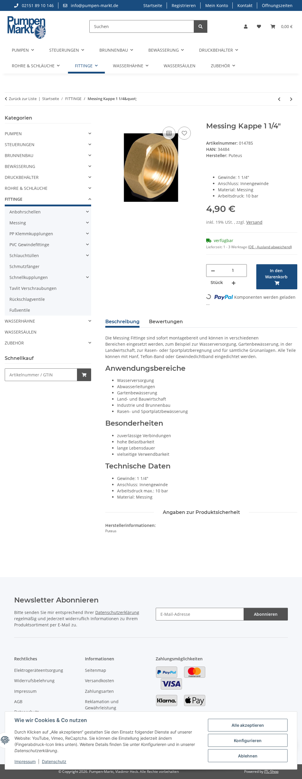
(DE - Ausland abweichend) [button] (270, 246)
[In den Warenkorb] (110, 118)
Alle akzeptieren (248, 725)
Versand (254, 222)
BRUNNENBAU (19, 155)
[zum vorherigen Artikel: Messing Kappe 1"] (279, 99)
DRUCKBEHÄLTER (22, 177)
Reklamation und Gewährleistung (102, 705)
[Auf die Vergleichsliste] (169, 133)
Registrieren (184, 5)
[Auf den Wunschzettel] (184, 133)
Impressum (25, 761)
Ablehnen (247, 755)
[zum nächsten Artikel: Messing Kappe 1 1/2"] (291, 99)
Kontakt (244, 5)
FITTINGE (13, 199)
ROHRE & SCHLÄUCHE (26, 188)
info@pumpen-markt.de (94, 5)
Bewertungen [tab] (166, 321)
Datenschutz (54, 761)
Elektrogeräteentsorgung (38, 670)
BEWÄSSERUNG (20, 166)
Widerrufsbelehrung (34, 680)
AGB (18, 701)
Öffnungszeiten (277, 5)
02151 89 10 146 (37, 5)
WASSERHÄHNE (20, 321)
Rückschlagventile (27, 299)
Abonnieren (266, 614)
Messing (17, 223)
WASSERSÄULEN (21, 332)
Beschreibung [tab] (122, 321)
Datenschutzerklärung (117, 612)
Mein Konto (216, 5)
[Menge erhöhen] (233, 283)
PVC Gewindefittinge (29, 244)
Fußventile (19, 310)
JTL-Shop (271, 771)
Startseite (152, 5)
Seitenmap (95, 670)
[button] (245, 26)
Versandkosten (99, 680)
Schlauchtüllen (24, 255)
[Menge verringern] (212, 270)
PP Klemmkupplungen (31, 233)
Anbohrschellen (25, 212)
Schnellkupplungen (28, 277)
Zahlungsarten (99, 691)
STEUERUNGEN (20, 144)
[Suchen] (200, 26)
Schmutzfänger (24, 266)
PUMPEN (13, 133)
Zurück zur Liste (23, 98)
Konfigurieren (248, 740)
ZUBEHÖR (14, 343)
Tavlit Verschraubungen (33, 288)
